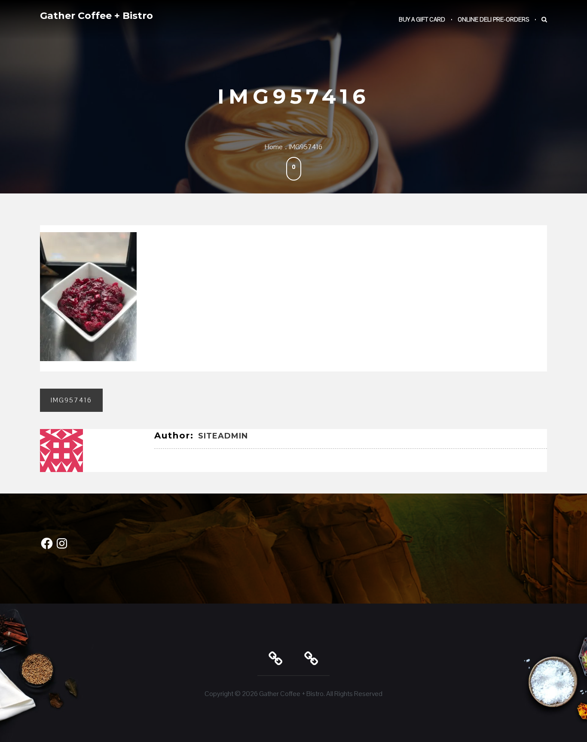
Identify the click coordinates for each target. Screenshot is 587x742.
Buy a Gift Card (422, 19)
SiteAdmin (223, 436)
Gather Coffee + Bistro (96, 15)
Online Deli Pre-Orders (493, 19)
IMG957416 (71, 400)
